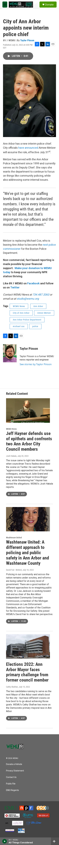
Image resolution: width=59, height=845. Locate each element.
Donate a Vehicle (14, 764)
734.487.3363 (40, 294)
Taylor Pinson (27, 40)
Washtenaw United (14, 537)
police (35, 326)
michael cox (19, 326)
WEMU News (19, 306)
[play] (5, 841)
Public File (10, 784)
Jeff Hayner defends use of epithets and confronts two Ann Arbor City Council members (29, 441)
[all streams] (55, 841)
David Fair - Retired (14, 570)
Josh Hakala (11, 456)
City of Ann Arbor (21, 313)
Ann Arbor (38, 306)
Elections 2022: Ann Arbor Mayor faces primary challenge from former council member (27, 672)
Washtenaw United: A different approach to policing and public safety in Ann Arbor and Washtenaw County (27, 552)
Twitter (15, 287)
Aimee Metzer (44, 313)
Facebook (33, 283)
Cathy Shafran (12, 687)
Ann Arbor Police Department (27, 319)
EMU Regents (12, 790)
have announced (28, 147)
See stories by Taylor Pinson (36, 364)
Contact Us (11, 777)
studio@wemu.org (28, 298)
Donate (49, 4)
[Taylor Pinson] (10, 353)
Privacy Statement (15, 771)
